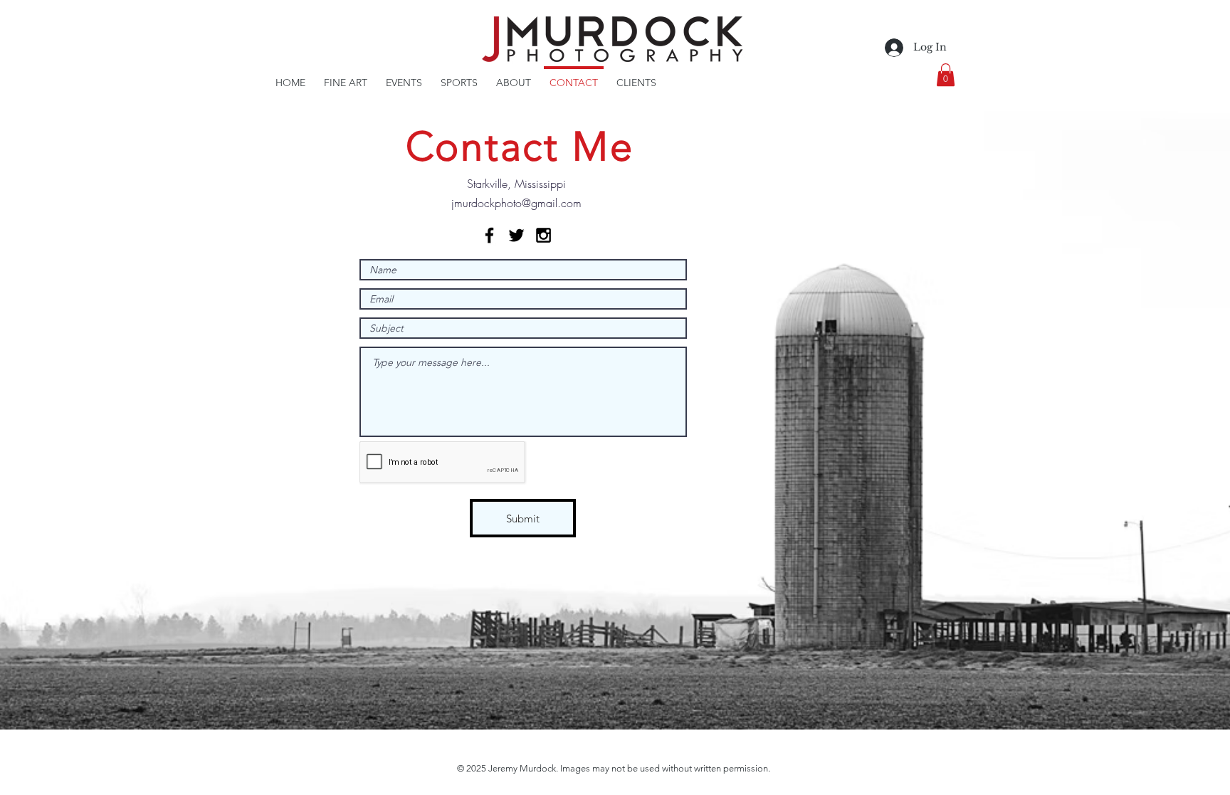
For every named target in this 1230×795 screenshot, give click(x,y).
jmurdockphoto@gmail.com (516, 203)
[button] (945, 74)
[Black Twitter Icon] (516, 235)
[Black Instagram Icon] (543, 235)
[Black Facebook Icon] (489, 235)
